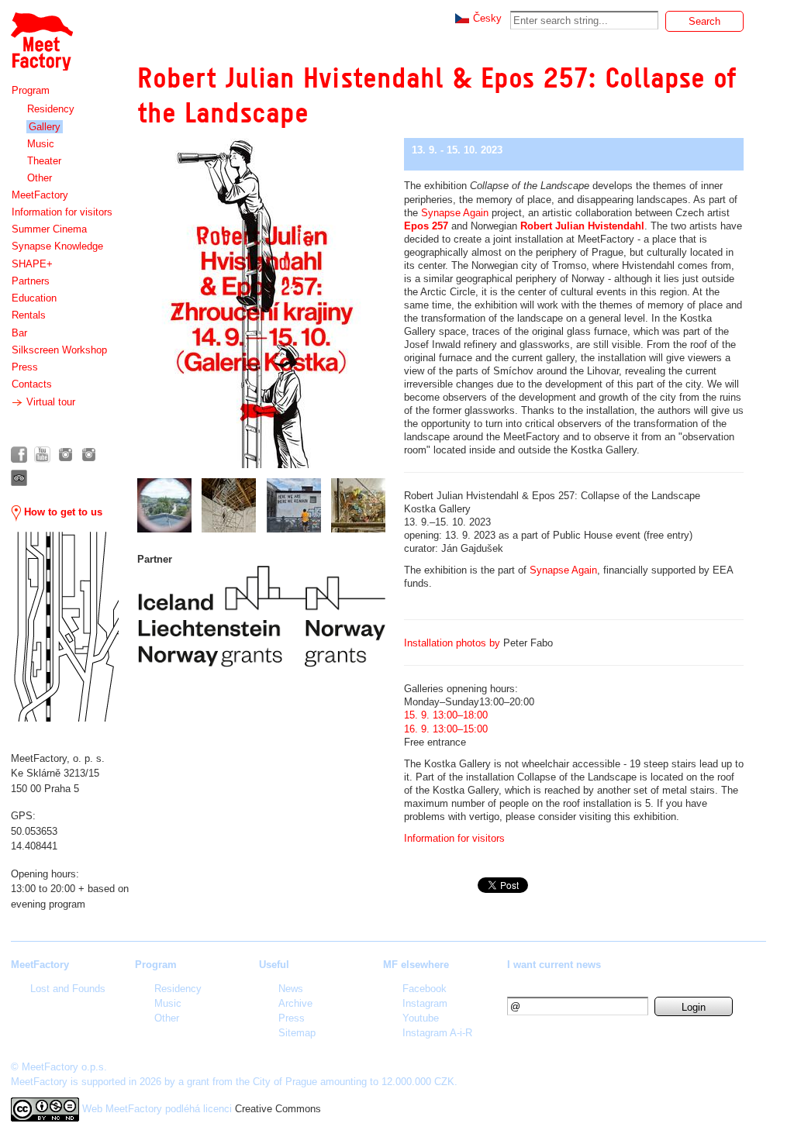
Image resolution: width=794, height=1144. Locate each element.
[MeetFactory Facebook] (19, 454)
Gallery (44, 127)
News (290, 988)
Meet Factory (41, 33)
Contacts (32, 384)
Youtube (420, 1018)
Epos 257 (426, 226)
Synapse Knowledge (57, 246)
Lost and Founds (67, 988)
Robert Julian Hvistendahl (582, 226)
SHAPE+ (32, 264)
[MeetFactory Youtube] (42, 454)
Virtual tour (49, 402)
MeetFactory (40, 195)
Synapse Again (454, 213)
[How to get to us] (65, 627)
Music (40, 144)
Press (25, 367)
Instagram (424, 1003)
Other (39, 178)
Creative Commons (278, 1109)
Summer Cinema (49, 229)
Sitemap (297, 1033)
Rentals (29, 315)
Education (34, 298)
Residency (50, 109)
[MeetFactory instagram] (65, 454)
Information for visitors (62, 212)
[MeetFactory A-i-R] (89, 454)
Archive (295, 1003)
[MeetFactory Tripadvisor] (19, 478)
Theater (44, 161)
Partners (31, 281)
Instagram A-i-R (437, 1033)
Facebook (424, 988)
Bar (19, 333)
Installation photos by (452, 643)
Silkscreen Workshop (59, 350)
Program (31, 90)
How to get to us (61, 512)
